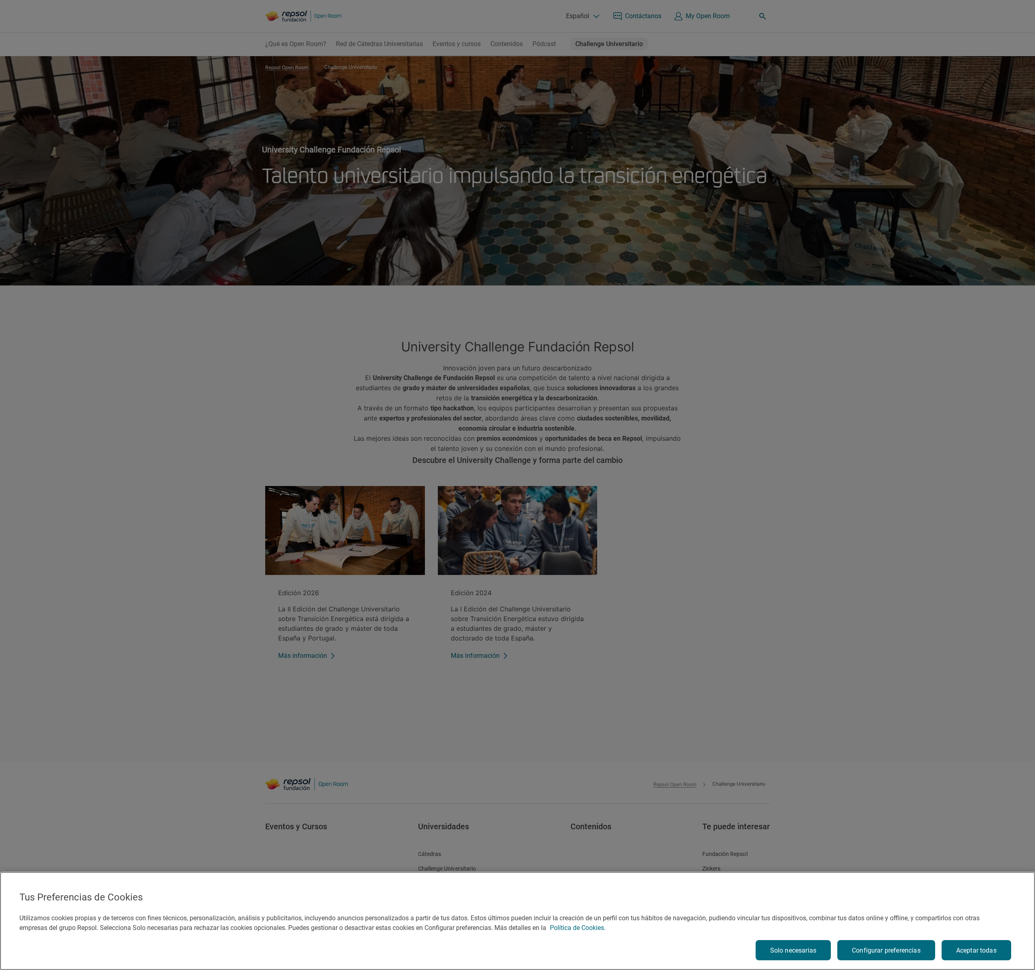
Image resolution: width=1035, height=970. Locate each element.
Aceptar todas (976, 950)
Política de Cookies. (578, 928)
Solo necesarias (793, 950)
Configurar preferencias (886, 950)
